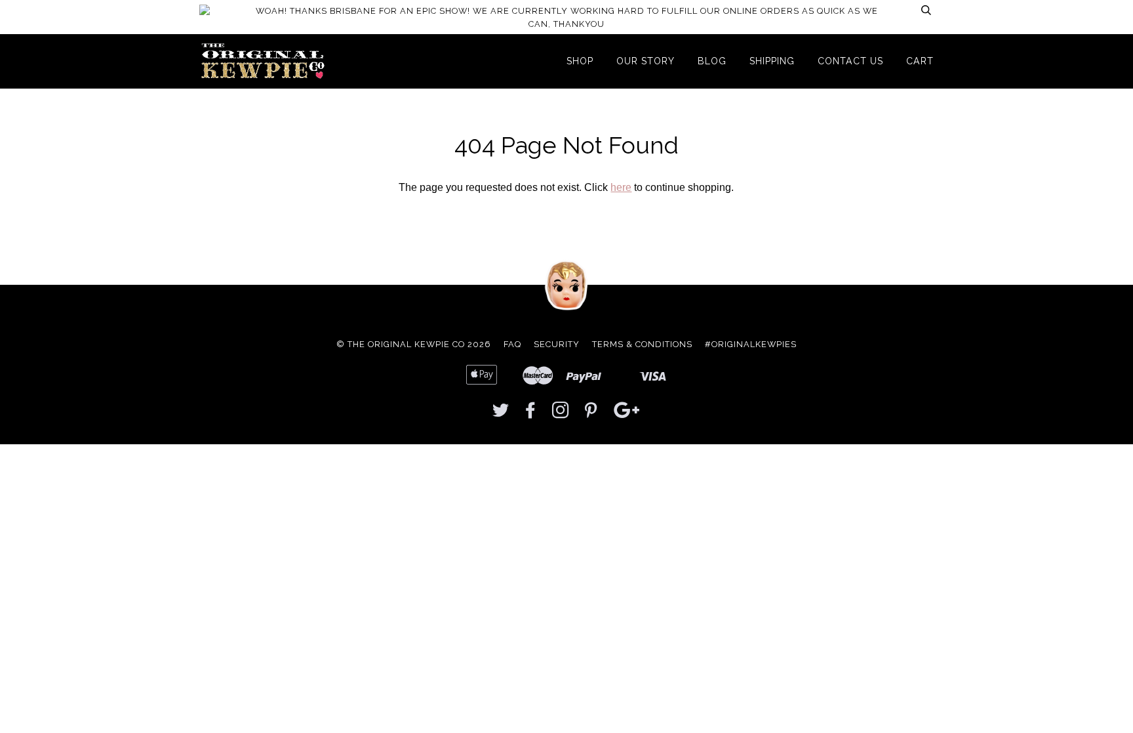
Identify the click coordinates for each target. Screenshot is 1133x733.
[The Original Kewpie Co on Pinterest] (591, 414)
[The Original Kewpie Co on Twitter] (500, 414)
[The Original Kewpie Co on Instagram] (561, 414)
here (620, 187)
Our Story (645, 61)
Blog (712, 61)
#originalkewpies (751, 344)
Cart (920, 61)
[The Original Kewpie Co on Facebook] (531, 414)
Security (557, 344)
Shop (579, 61)
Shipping (772, 61)
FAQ (512, 344)
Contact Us (850, 61)
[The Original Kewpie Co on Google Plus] (626, 414)
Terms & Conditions (642, 344)
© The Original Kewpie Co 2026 (413, 344)
